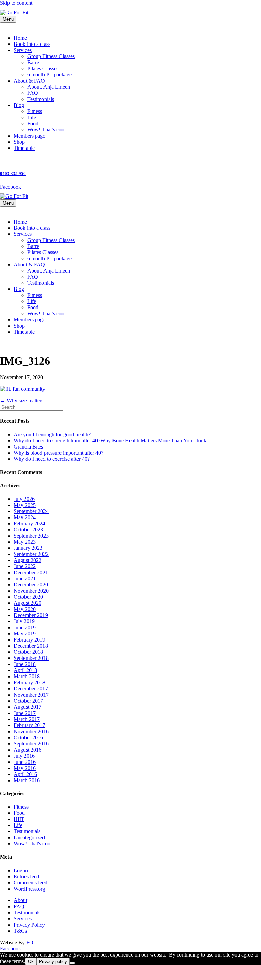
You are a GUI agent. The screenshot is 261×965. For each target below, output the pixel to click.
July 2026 (24, 499)
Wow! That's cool (33, 843)
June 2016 (25, 762)
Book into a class (32, 44)
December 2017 (31, 688)
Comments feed (30, 882)
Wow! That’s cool (46, 130)
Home (20, 38)
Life (31, 117)
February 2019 (29, 640)
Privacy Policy (29, 925)
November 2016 (31, 731)
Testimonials (40, 99)
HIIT (19, 819)
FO (29, 942)
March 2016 (27, 780)
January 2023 (28, 548)
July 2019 (24, 621)
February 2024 (29, 523)
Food (32, 123)
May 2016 (25, 768)
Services (23, 50)
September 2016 (31, 744)
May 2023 (25, 542)
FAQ (32, 93)
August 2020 (27, 603)
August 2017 (27, 707)
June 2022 (25, 566)
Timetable (24, 148)
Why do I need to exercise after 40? (52, 459)
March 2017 (27, 719)
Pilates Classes (42, 68)
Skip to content (16, 3)
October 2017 (28, 701)
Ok (31, 961)
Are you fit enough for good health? (52, 434)
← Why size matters (22, 400)
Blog (19, 105)
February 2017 (29, 725)
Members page (29, 136)
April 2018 (25, 670)
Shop (19, 142)
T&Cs (20, 931)
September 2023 (31, 536)
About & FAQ (29, 81)
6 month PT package (49, 74)
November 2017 (31, 695)
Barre (33, 62)
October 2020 (28, 597)
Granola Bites (28, 447)
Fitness (34, 111)
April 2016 (25, 774)
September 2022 (31, 554)
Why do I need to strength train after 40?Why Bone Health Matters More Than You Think (110, 440)
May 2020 (25, 609)
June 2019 (25, 627)
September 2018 (31, 658)
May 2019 (25, 633)
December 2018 (31, 646)
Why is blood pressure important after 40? (58, 453)
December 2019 (31, 615)
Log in (21, 870)
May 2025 (25, 505)
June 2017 (25, 713)
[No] (72, 963)
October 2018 (28, 652)
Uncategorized (29, 837)
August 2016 (27, 750)
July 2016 (24, 756)
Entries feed (26, 876)
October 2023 (28, 529)
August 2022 (27, 560)
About (20, 900)
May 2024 (25, 517)
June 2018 (25, 664)
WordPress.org (29, 889)
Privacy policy (53, 961)
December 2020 (31, 584)
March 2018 (27, 676)
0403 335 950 (13, 173)
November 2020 (31, 591)
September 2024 (31, 511)
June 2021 (25, 578)
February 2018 (29, 682)
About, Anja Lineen (48, 87)
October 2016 (28, 737)
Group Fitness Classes (51, 56)
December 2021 (31, 572)
